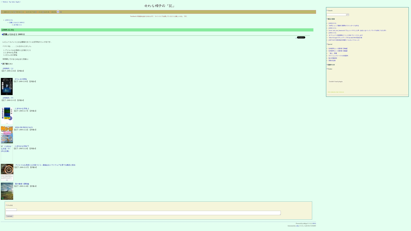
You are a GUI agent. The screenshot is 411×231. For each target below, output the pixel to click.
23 (43, 12)
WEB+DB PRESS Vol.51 (24, 127)
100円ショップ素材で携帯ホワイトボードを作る (344, 25)
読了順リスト (18, 25)
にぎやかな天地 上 (22, 108)
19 (35, 12)
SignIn (18, 2)
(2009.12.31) (9, 20)
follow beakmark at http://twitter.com (336, 92)
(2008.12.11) (332, 28)
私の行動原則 (333, 58)
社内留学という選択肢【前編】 (338, 48)
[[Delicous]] (296, 38)
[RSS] (314, 223)
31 (58, 12)
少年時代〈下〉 (9, 98)
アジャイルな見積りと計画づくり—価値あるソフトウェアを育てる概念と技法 (45, 165)
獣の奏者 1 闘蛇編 (22, 184)
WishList (6, 2)
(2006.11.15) (332, 33)
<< (2, 12)
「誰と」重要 (333, 53)
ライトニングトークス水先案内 (338, 55)
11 (21, 12)
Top (10, 2)
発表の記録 (332, 60)
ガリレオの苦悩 (21, 79)
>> (60, 12)
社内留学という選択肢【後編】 (338, 51)
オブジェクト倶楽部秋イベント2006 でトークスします (346, 35)
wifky (297, 226)
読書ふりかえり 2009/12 (16, 22)
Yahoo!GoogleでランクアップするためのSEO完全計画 (345, 37)
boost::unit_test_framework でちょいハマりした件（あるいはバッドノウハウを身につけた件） (358, 30)
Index (13, 2)
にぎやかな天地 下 (22, 146)
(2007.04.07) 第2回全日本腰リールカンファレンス (344, 40)
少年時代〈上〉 (9, 68)
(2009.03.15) (332, 23)
